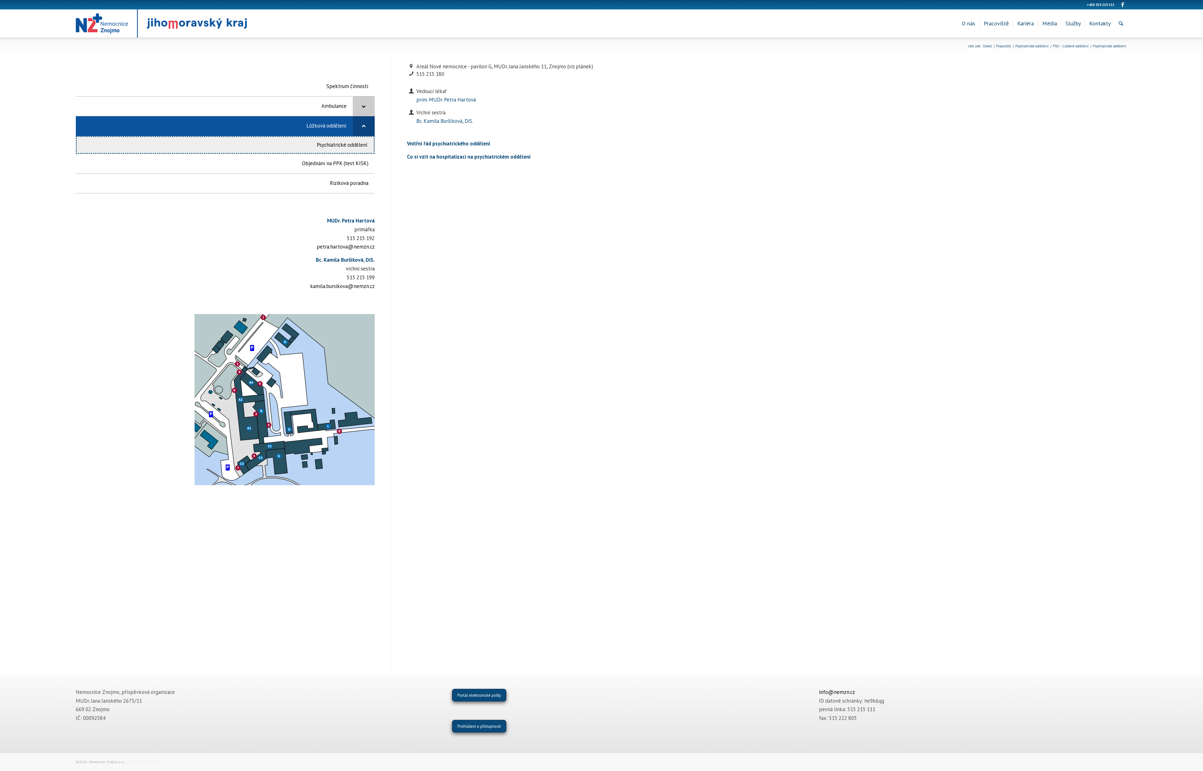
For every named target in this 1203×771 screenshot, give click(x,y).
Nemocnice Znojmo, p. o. (106, 762)
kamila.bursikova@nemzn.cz (342, 286)
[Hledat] (1121, 23)
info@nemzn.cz (837, 692)
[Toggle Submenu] (364, 106)
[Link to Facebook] (1122, 4)
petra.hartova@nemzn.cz (346, 246)
